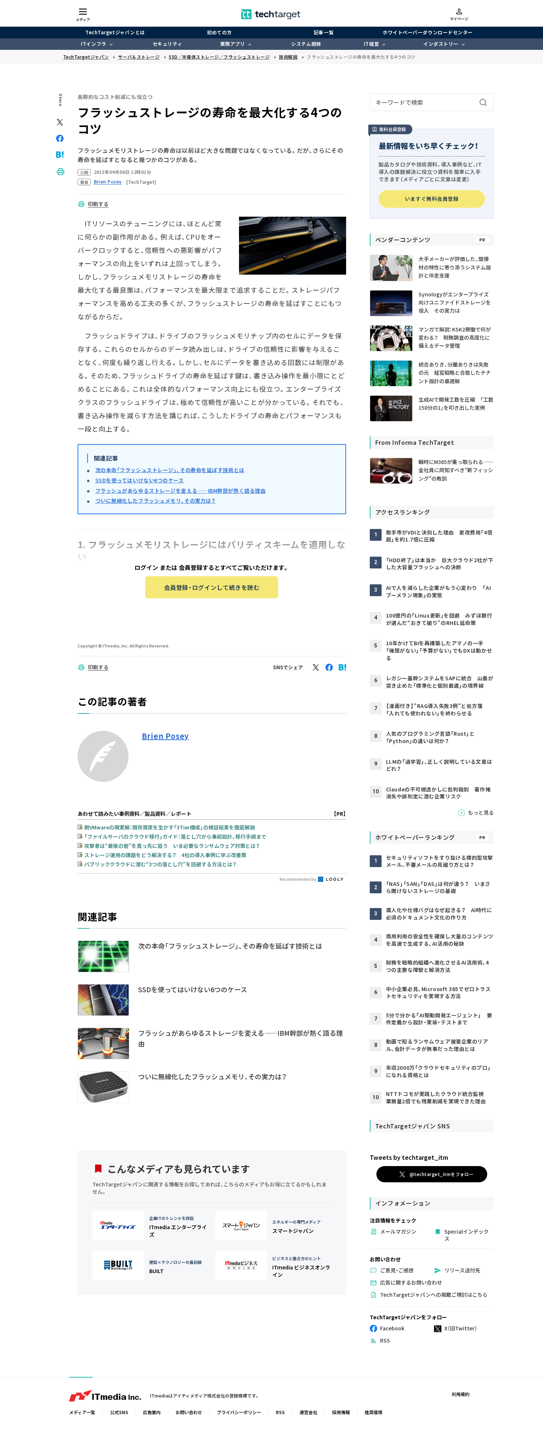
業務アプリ (232, 43)
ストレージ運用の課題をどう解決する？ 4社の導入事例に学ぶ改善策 (165, 855)
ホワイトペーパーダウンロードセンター (427, 32)
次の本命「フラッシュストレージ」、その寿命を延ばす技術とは (170, 470)
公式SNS (119, 1412)
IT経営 (371, 43)
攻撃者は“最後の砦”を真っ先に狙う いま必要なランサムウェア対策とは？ (172, 845)
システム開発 (306, 43)
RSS (280, 1412)
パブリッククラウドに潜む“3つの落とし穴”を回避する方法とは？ (160, 864)
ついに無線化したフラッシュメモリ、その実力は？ (155, 500)
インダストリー (440, 43)
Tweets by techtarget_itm (409, 1157)
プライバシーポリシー (239, 1412)
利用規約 (460, 1394)
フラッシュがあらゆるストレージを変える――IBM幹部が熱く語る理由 (180, 490)
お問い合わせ (188, 1412)
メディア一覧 (82, 1412)
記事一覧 (324, 32)
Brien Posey (165, 736)
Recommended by (298, 879)
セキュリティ (167, 43)
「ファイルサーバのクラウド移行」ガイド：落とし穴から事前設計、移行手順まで (175, 836)
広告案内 (152, 1412)
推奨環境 (373, 1412)
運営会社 (308, 1412)
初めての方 (219, 32)
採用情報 (341, 1412)
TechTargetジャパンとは (115, 32)
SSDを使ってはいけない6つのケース (139, 480)
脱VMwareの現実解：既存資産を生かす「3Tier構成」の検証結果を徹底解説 (169, 827)
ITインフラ (93, 43)
